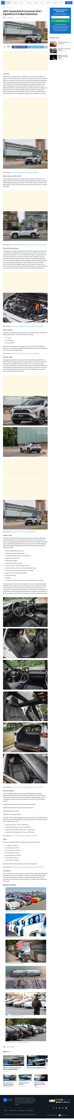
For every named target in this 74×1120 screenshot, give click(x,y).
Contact (55, 2)
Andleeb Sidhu (10, 17)
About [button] (48, 2)
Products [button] (29, 2)
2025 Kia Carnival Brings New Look (36, 1068)
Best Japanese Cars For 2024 (13, 937)
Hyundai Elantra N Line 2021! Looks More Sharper (23, 532)
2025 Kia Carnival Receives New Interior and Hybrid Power (12, 1068)
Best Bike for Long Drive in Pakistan (64, 49)
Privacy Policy (21, 1110)
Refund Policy (30, 1110)
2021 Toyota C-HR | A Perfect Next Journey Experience (25, 172)
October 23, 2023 (30, 1069)
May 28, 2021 (61, 45)
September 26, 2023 (23, 1086)
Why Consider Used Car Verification (14, 963)
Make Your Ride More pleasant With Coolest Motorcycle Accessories (28, 245)
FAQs (42, 2)
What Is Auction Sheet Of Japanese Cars (15, 911)
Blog (36, 2)
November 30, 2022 (62, 52)
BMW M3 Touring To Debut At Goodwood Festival (63, 57)
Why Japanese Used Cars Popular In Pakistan (17, 1042)
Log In (62, 2)
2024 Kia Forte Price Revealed (24, 1083)
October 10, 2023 (7, 1087)
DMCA (5, 1110)
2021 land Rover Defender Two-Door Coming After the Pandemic (27, 326)
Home (15, 2)
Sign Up (69, 2)
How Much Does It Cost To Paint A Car (64, 43)
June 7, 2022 (61, 59)
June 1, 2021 (19, 17)
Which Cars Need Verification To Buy (14, 1016)
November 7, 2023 (7, 1071)
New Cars (8, 7)
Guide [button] (21, 2)
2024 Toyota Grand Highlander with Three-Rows (40, 1084)
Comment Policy (13, 1110)
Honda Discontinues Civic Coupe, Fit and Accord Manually (25, 353)
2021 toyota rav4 (10, 1046)
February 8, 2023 (38, 1087)
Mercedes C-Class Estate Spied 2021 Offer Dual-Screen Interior (27, 787)
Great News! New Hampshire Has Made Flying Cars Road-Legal (27, 867)
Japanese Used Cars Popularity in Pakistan (16, 990)
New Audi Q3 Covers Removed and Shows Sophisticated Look (8, 1084)
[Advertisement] (25, 61)
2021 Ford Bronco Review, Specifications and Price (23, 836)
